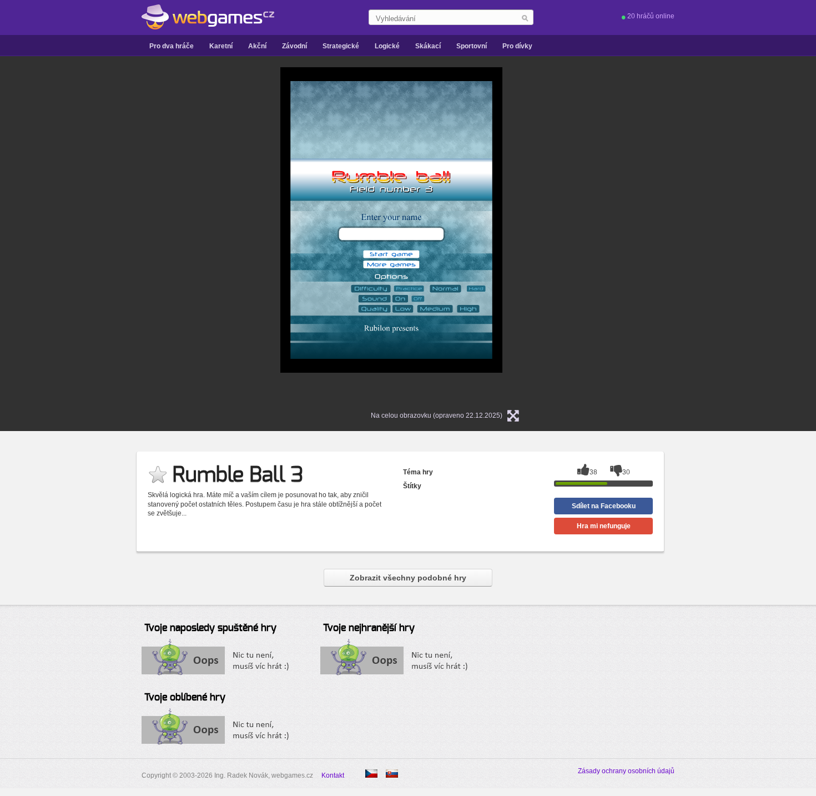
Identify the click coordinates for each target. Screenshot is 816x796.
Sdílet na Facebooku (604, 506)
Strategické (341, 46)
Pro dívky (517, 46)
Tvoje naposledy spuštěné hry (210, 628)
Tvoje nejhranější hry (369, 628)
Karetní (221, 46)
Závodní (294, 46)
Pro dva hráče (171, 46)
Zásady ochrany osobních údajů (626, 771)
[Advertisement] (141, 233)
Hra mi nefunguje (604, 526)
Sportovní (471, 46)
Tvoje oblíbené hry (184, 698)
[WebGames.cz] (208, 17)
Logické (387, 46)
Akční (257, 46)
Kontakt (332, 775)
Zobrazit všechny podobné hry (408, 577)
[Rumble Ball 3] (392, 773)
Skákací (428, 46)
